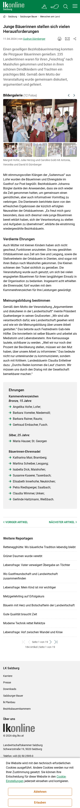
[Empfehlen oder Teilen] (75, 39)
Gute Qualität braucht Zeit (20, 614)
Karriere (7, 675)
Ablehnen (40, 791)
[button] (75, 6)
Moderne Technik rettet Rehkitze (24, 623)
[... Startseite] (13, 6)
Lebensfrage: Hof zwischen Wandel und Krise (33, 632)
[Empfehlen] (67, 39)
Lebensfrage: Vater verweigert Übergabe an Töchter (36, 565)
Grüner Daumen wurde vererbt (22, 556)
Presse (7, 682)
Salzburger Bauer (13, 695)
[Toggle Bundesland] (55, 6)
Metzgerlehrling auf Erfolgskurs (23, 596)
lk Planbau (9, 702)
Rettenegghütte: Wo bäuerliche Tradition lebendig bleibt (39, 547)
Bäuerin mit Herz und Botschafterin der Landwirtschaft (39, 605)
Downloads (9, 688)
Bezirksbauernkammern (17, 708)
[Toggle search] (65, 6)
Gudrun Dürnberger (34, 38)
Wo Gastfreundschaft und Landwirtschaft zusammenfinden (30, 576)
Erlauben (40, 802)
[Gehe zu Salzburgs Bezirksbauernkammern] (44, 6)
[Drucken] (59, 39)
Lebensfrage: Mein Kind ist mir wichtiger (29, 587)
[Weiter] (68, 120)
